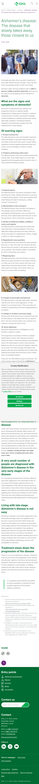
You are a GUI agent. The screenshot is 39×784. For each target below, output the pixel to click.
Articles (20, 10)
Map (2, 776)
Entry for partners (26, 773)
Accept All (19, 397)
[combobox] (15, 704)
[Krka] (20, 3)
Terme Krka (21, 757)
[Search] (32, 4)
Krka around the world (9, 737)
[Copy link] (2, 653)
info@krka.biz (10, 734)
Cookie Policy (7, 391)
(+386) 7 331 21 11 (12, 729)
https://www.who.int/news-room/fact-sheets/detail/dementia (16, 610)
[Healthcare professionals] (37, 3)
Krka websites (6, 761)
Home (3, 10)
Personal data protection (9, 773)
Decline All (19, 405)
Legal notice (5, 769)
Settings (19, 401)
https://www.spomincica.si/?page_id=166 (18, 603)
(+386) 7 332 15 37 (11, 732)
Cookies (15, 769)
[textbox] (15, 704)
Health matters (11, 10)
